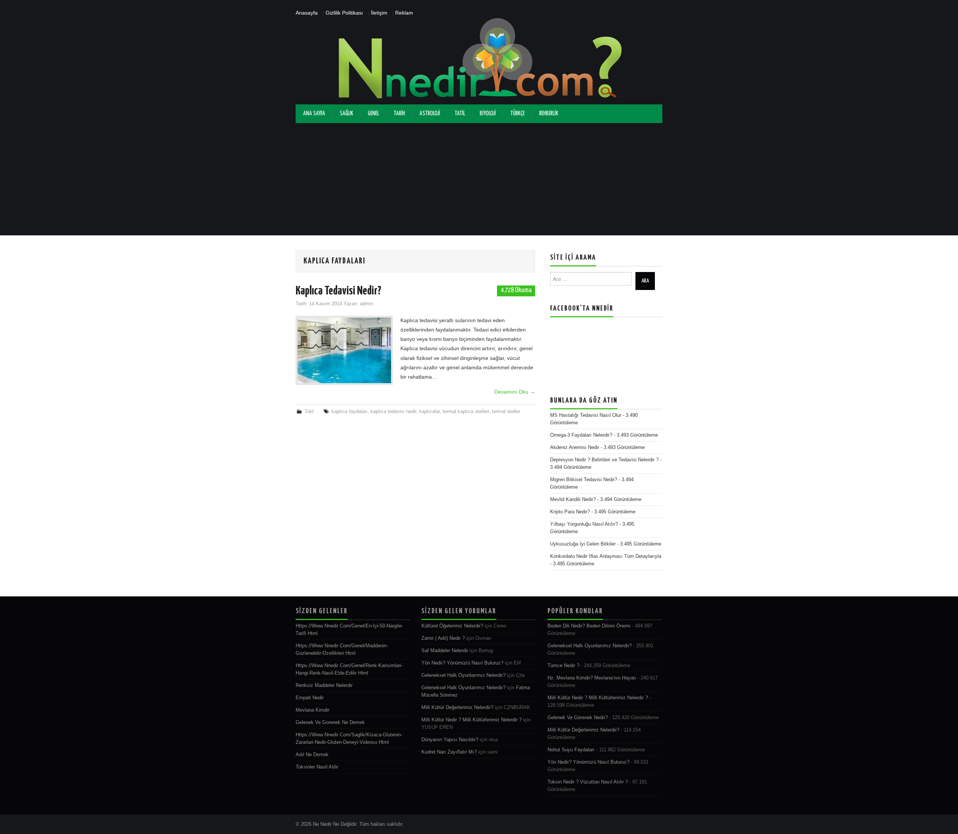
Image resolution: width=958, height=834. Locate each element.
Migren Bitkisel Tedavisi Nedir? (583, 479)
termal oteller (506, 411)
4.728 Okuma (516, 290)
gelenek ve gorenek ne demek (330, 722)
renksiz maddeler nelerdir (324, 685)
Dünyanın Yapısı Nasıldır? (449, 739)
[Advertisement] (479, 179)
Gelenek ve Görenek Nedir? (577, 717)
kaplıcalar (429, 411)
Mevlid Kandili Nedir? (573, 499)
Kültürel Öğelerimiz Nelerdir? (452, 626)
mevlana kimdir (312, 710)
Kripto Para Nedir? (570, 511)
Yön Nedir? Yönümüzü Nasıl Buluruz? (462, 663)
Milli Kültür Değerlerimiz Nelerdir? (457, 707)
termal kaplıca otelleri (466, 411)
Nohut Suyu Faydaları (571, 749)
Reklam (404, 13)
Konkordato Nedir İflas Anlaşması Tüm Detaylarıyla (605, 556)
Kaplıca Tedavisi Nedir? (338, 291)
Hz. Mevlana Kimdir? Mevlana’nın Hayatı (591, 678)
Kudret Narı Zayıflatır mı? (449, 752)
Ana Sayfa (314, 113)
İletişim (379, 13)
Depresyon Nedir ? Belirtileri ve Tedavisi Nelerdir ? (604, 459)
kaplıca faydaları (349, 411)
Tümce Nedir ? (563, 665)
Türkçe (517, 113)
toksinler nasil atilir (317, 767)
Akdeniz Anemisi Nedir (574, 447)
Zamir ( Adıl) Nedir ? (443, 638)
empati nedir (310, 697)
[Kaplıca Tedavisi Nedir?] (344, 350)
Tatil (460, 113)
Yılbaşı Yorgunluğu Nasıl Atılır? (584, 524)
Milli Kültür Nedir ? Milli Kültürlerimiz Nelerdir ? (471, 720)
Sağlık (346, 113)
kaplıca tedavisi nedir (393, 411)
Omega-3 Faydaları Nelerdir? (581, 435)
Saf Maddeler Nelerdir (444, 650)
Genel (373, 113)
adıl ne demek (312, 754)
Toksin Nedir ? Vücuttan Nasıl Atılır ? (587, 782)
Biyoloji (488, 113)
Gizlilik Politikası (344, 13)
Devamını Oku (514, 392)
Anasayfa (307, 13)
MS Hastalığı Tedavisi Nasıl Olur (585, 415)
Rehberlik (548, 113)
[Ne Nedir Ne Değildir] (479, 61)
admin (366, 303)
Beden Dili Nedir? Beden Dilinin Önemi (589, 626)
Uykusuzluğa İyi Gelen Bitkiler (583, 544)
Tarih (399, 113)
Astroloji (429, 113)
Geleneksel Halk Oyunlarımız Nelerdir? (463, 675)
